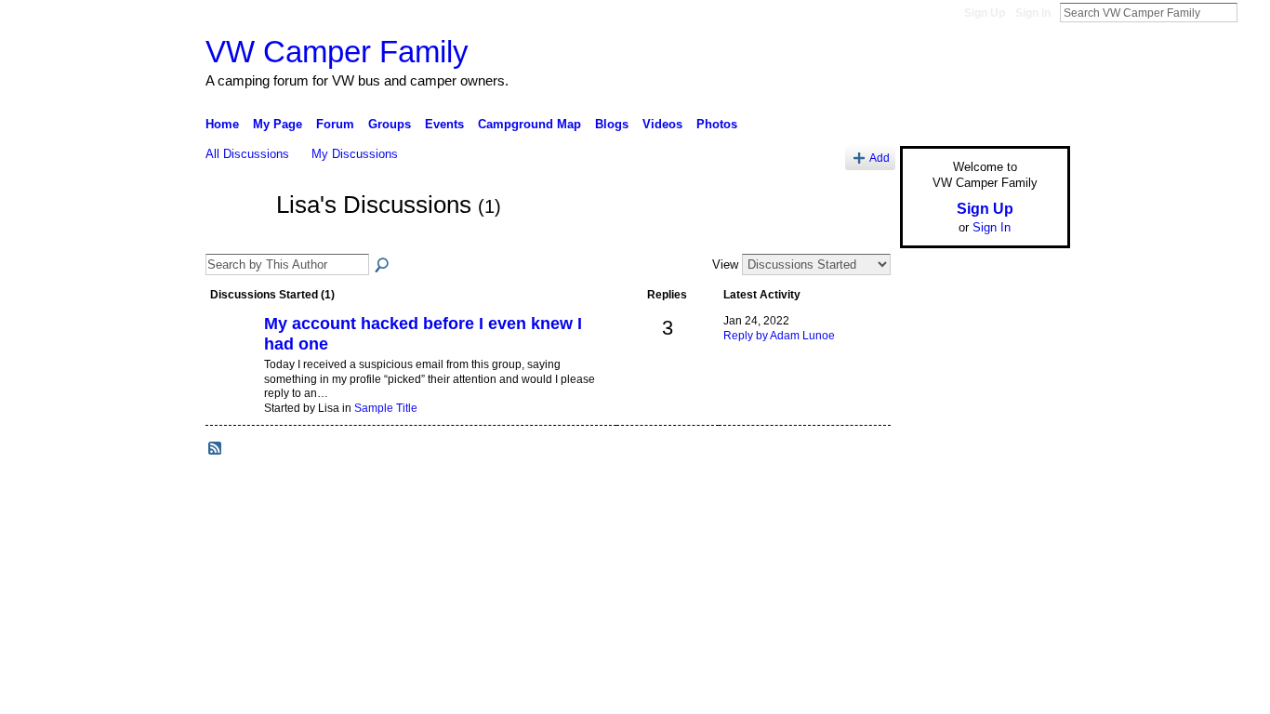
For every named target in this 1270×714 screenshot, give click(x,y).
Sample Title (385, 408)
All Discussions (247, 154)
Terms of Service (1028, 543)
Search (1252, 12)
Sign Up (984, 13)
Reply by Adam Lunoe (779, 335)
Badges (859, 543)
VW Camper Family (337, 51)
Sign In (1033, 13)
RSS (215, 449)
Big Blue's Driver (346, 543)
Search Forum (383, 266)
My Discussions (354, 154)
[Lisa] (235, 239)
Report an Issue (932, 543)
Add (879, 158)
